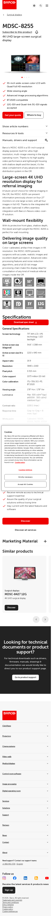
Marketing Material (20, 541)
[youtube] (47, 878)
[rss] (36, 878)
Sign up (9, 890)
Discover (25, 521)
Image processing (9, 784)
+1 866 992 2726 (12, 864)
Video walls (6, 757)
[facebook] (14, 878)
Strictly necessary (25, 477)
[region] (25, 458)
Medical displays (8, 764)
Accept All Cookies (25, 484)
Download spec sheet (24, 322)
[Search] (40, 5)
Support (5, 815)
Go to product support (25, 677)
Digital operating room (11, 791)
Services (5, 801)
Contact (5, 842)
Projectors (6, 736)
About (4, 853)
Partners (5, 825)
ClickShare (6, 726)
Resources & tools (13, 133)
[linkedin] (25, 878)
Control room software (11, 774)
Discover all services (25, 530)
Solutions (6, 808)
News (4, 835)
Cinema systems (8, 746)
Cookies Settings (25, 470)
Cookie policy (20, 462)
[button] (22, 77)
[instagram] (4, 878)
